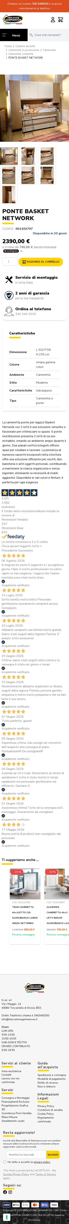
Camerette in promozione (23, 50)
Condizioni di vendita (50, 1110)
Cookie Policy (46, 1114)
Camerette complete (20, 54)
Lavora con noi (10, 1078)
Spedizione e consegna (52, 1075)
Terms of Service (45, 1174)
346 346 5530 (25, 314)
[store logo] (12, 19)
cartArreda (8, 1082)
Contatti (6, 1075)
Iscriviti (53, 1155)
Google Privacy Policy (16, 1174)
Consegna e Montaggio (16, 1098)
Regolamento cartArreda (46, 1119)
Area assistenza (12, 1071)
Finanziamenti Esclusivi (15, 1102)
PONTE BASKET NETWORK (25, 58)
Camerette (49, 50)
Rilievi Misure (9, 1117)
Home (8, 46)
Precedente (9, 550)
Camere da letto (25, 46)
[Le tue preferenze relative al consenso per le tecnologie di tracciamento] (6, 1217)
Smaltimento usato (13, 1121)
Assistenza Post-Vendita (16, 1113)
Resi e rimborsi (46, 1086)
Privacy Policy (46, 1106)
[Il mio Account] (53, 20)
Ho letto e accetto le (29, 1162)
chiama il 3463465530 (35, 1015)
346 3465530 (40, 4)
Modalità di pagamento (52, 1079)
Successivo (25, 550)
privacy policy (42, 1162)
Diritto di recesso (48, 1083)
